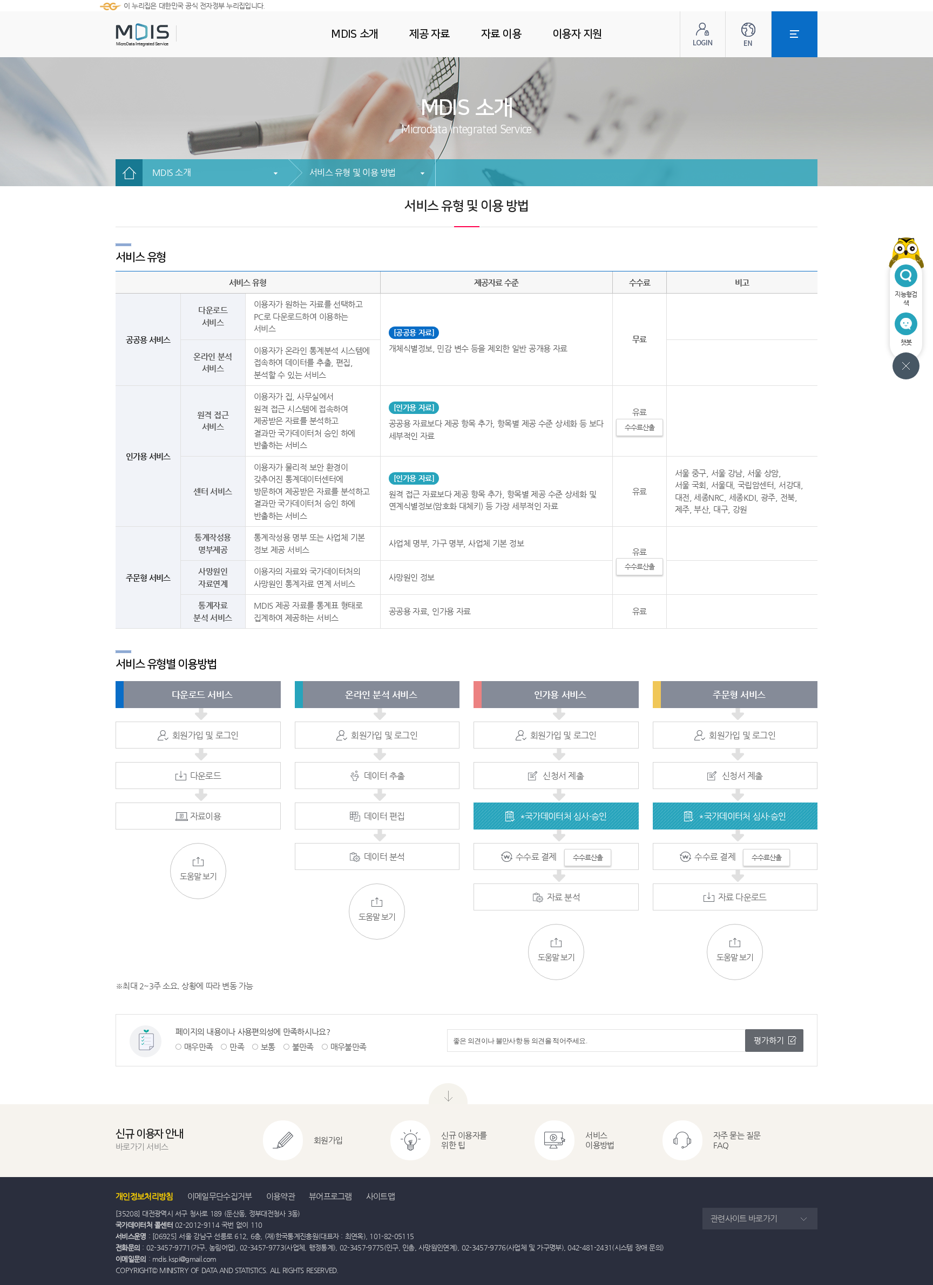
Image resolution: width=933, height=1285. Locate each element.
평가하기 (769, 1040)
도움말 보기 (198, 876)
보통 (268, 1046)
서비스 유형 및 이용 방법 (352, 172)
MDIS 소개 (171, 172)
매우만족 (198, 1046)
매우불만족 (348, 1046)
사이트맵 (380, 1196)
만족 (236, 1046)
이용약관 (280, 1196)
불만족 (303, 1046)
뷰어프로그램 (330, 1196)
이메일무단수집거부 (219, 1196)
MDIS (170, 34)
